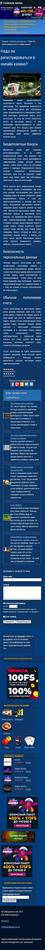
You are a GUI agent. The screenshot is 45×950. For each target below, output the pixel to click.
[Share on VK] (31, 384)
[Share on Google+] (17, 384)
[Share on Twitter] (27, 384)
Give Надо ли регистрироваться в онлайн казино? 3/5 (9, 369)
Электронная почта (11, 894)
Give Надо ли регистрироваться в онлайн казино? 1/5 (4, 369)
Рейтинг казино (13, 755)
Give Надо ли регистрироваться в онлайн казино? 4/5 (11, 369)
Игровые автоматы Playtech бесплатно (19, 21)
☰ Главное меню (11, 3)
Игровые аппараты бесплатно (16, 27)
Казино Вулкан (20, 768)
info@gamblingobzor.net (10, 927)
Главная (5, 41)
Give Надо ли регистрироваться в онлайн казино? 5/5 (13, 369)
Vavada (17, 759)
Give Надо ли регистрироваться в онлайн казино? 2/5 (6, 369)
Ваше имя (7, 576)
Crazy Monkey (16, 505)
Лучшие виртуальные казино (15, 32)
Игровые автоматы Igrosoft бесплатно (19, 24)
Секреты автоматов (18, 41)
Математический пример (15, 603)
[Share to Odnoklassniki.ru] (22, 384)
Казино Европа (20, 786)
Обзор (28, 762)
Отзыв (6, 585)
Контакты (5, 921)
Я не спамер (10, 616)
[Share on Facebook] (12, 384)
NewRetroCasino (21, 777)
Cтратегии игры (10, 29)
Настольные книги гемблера (22, 403)
